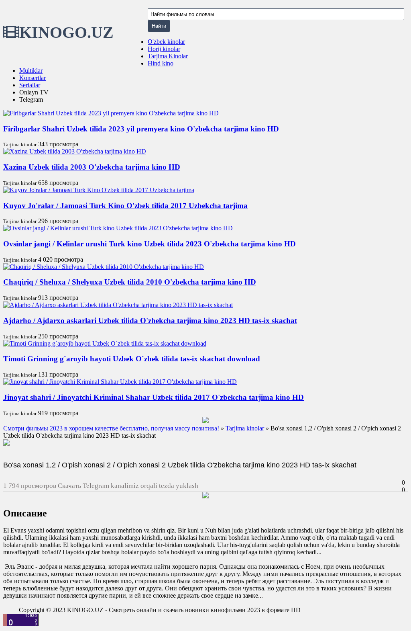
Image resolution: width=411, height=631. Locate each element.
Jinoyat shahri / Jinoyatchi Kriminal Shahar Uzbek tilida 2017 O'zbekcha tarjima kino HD (153, 397)
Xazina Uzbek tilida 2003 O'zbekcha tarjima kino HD (91, 167)
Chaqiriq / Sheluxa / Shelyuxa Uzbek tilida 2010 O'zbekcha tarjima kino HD (129, 282)
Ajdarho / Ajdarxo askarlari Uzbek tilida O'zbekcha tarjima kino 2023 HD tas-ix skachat (150, 320)
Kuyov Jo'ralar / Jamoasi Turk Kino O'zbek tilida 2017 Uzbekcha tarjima (125, 205)
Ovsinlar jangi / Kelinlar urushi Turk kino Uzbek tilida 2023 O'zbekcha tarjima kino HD (149, 244)
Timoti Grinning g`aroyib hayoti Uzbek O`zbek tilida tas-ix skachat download (131, 358)
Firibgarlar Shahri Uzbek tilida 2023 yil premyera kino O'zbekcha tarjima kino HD (141, 129)
